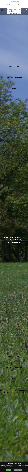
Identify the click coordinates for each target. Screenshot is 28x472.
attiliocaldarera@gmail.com (15, 4)
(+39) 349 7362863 (15, 1)
